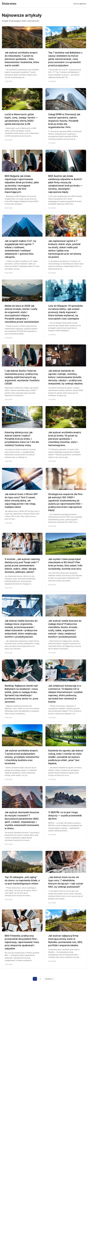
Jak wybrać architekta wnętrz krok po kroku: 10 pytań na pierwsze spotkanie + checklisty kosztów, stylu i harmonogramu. (64, 439)
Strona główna (79, 4)
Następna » (49, 979)
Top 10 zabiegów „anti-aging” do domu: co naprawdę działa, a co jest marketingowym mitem (22, 880)
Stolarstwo (9, 3)
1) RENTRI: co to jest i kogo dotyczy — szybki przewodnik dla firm (65, 815)
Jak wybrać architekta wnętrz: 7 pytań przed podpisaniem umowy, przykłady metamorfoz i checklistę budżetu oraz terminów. (22, 757)
